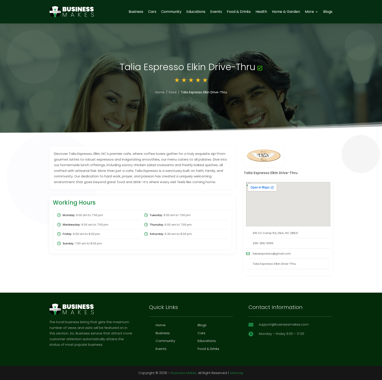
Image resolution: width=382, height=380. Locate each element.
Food (172, 92)
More (309, 11)
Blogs (327, 11)
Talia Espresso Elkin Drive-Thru (274, 264)
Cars (152, 11)
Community (171, 11)
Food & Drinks (239, 11)
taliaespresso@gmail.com (272, 253)
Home (159, 92)
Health (261, 11)
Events (216, 11)
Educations (195, 11)
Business (136, 11)
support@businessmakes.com (284, 324)
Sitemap (237, 372)
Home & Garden (286, 11)
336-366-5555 (263, 243)
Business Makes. (184, 372)
